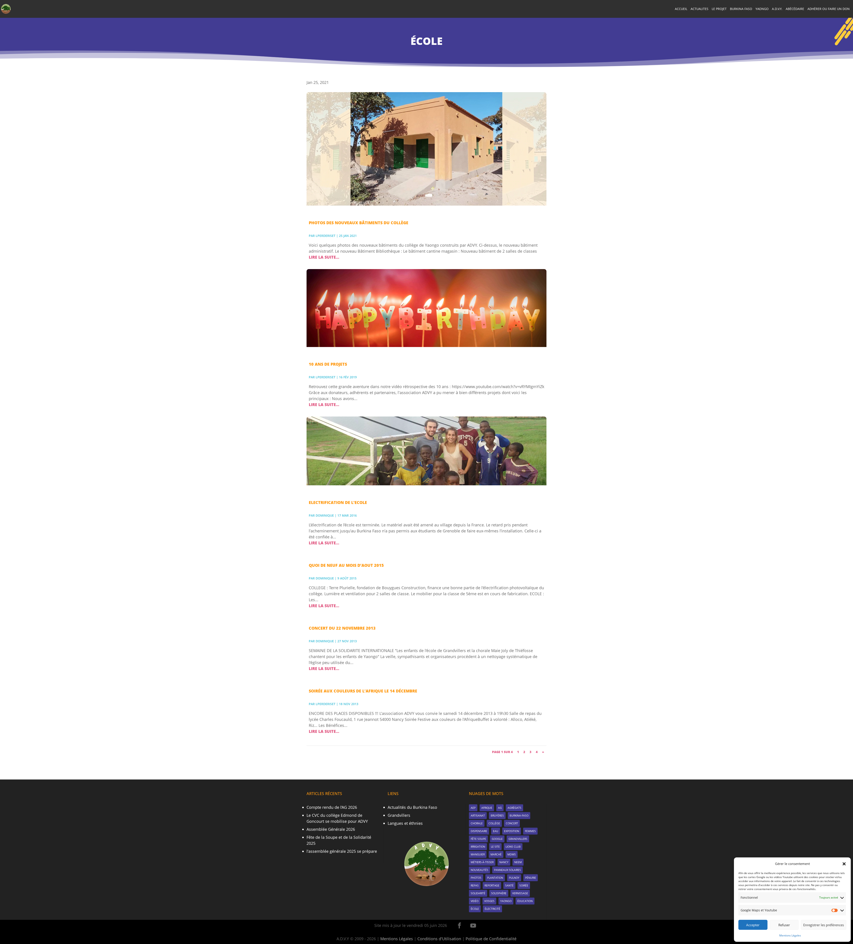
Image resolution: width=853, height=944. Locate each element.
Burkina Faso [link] (741, 9)
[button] (844, 864)
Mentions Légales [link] (790, 935)
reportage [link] (491, 885)
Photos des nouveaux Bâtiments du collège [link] (358, 222)
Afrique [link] (486, 808)
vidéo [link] (474, 901)
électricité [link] (492, 909)
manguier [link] (478, 854)
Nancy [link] (503, 862)
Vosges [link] (489, 901)
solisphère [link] (498, 893)
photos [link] (476, 878)
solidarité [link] (478, 893)
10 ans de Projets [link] (328, 364)
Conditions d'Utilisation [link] (439, 938)
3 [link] (530, 752)
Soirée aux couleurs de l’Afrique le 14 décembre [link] (363, 691)
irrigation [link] (478, 847)
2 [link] (524, 752)
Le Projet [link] (719, 9)
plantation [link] (495, 878)
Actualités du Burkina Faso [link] (412, 807)
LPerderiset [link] (325, 236)
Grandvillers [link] (399, 815)
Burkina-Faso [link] (519, 815)
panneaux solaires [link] (507, 870)
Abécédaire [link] (795, 9)
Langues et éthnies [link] (405, 823)
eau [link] (495, 831)
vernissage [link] (520, 893)
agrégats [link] (514, 808)
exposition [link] (511, 831)
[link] (6, 8)
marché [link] (496, 854)
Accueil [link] (681, 9)
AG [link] (500, 808)
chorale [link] (477, 823)
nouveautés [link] (479, 870)
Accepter (752, 925)
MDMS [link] (511, 854)
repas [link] (475, 885)
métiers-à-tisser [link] (482, 862)
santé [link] (509, 885)
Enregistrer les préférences (823, 925)
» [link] (543, 752)
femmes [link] (530, 831)
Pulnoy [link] (514, 878)
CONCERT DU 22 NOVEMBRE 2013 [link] (342, 628)
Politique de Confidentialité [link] (491, 938)
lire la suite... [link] (324, 257)
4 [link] (537, 752)
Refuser (784, 925)
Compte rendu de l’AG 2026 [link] (332, 807)
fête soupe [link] (478, 839)
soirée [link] (523, 885)
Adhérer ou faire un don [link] (828, 9)
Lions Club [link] (513, 847)
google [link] (497, 839)
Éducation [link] (525, 901)
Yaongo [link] (762, 9)
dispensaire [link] (479, 831)
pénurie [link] (530, 878)
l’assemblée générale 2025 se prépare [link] (342, 851)
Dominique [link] (325, 515)
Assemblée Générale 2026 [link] (331, 829)
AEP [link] (473, 808)
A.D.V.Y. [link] (777, 9)
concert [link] (512, 823)
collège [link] (494, 823)
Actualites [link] (699, 9)
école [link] (475, 909)
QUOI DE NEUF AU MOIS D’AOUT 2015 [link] (346, 565)
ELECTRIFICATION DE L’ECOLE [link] (338, 502)
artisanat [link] (478, 815)
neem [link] (518, 862)
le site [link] (495, 847)
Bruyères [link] (497, 815)
